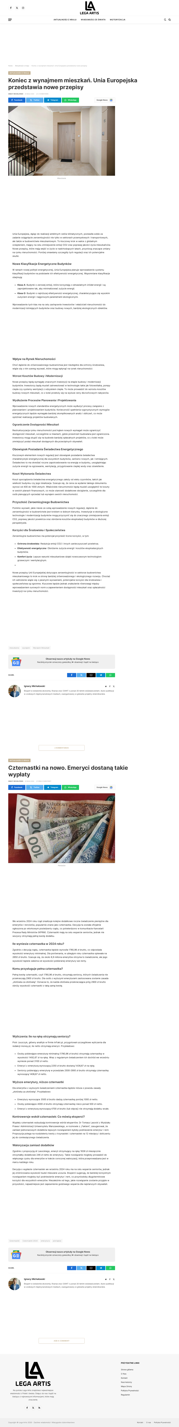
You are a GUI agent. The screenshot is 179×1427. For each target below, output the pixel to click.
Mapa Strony (126, 1386)
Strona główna (127, 1369)
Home (10, 66)
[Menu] (10, 20)
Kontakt (124, 1378)
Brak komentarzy (44, 781)
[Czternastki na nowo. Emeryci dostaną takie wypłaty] (61, 828)
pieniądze (57, 1241)
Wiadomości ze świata (93, 19)
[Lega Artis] (89, 8)
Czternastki (14, 1241)
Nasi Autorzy (126, 1382)
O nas (148, 1422)
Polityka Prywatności (130, 1390)
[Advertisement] (89, 42)
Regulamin (125, 1395)
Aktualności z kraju (65, 19)
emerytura (45, 1241)
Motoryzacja (117, 19)
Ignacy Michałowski (15, 94)
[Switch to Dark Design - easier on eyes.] (165, 19)
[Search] (169, 20)
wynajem (26, 648)
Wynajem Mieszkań (41, 648)
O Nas (123, 1374)
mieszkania (14, 648)
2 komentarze (43, 94)
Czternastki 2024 (30, 1241)
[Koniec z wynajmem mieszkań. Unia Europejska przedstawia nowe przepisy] (61, 141)
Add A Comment (61, 1341)
